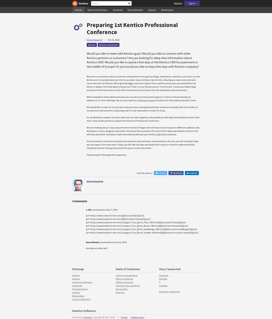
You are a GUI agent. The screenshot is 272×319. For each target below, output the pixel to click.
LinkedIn (193, 173)
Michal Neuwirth (95, 39)
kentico (91, 44)
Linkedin (163, 285)
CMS (159, 134)
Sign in (192, 3)
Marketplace (167, 10)
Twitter (162, 173)
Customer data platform (128, 285)
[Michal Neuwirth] (78, 185)
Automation (122, 289)
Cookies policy (137, 317)
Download (118, 10)
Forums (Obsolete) (81, 299)
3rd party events (147, 100)
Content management (127, 275)
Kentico (88, 317)
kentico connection (108, 44)
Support (152, 10)
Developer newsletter (169, 291)
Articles (78, 10)
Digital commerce (124, 282)
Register (178, 3)
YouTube (163, 278)
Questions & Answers (97, 10)
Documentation (135, 10)
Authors (76, 278)
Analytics (120, 292)
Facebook (177, 173)
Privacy (124, 317)
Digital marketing (124, 278)
